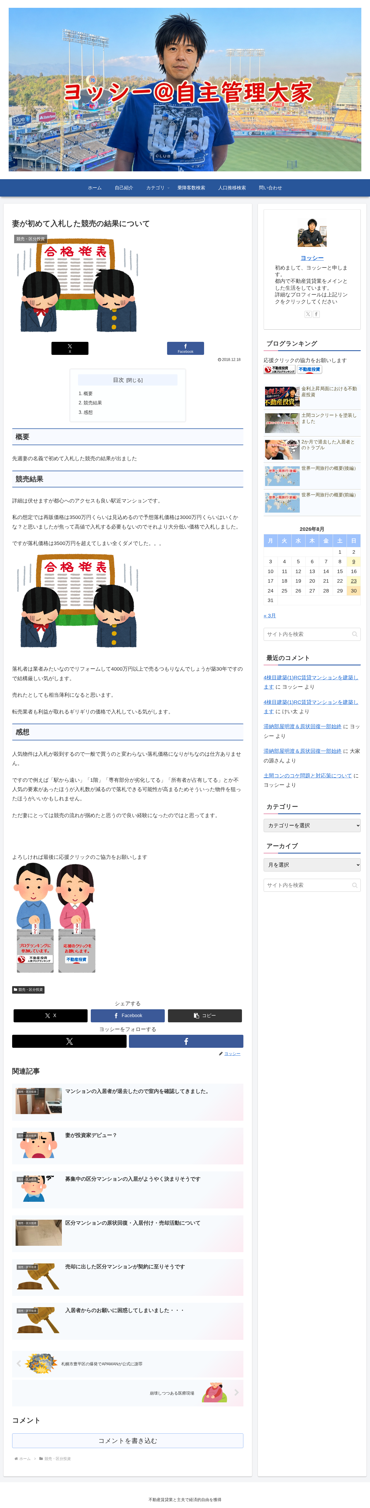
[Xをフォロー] (69, 1041)
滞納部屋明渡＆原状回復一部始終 (303, 726)
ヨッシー (312, 258)
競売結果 (93, 402)
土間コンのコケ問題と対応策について (308, 776)
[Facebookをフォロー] (186, 1041)
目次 (118, 380)
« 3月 (270, 616)
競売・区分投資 (30, 990)
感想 (88, 412)
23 (354, 581)
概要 (88, 393)
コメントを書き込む (128, 1440)
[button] (205, 1015)
